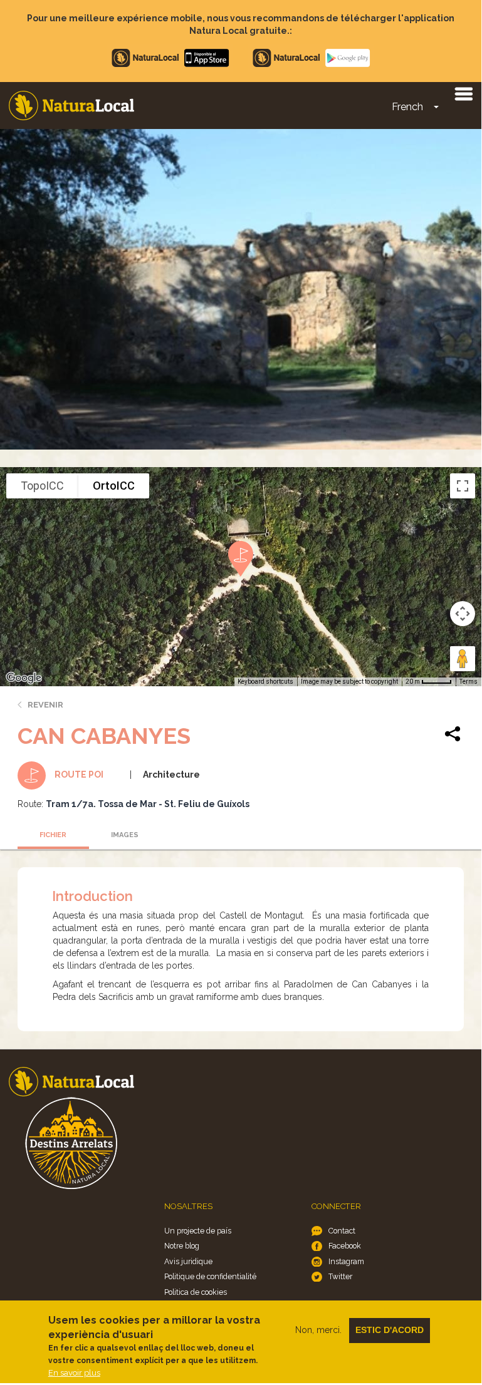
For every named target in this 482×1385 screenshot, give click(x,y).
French (407, 107)
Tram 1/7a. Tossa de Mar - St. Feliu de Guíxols (147, 804)
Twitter (340, 1276)
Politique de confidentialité (210, 1276)
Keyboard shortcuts (265, 681)
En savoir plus (74, 1372)
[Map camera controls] (462, 613)
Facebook (344, 1245)
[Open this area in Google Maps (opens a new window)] (24, 678)
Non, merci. (318, 1330)
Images (125, 835)
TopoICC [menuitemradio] (42, 485)
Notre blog (181, 1245)
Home (71, 105)
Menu (463, 93)
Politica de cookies (195, 1292)
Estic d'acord (389, 1330)
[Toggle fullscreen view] (462, 485)
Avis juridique (188, 1261)
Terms (468, 681)
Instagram (346, 1261)
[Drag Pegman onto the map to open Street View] (462, 658)
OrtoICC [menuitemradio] (114, 485)
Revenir (45, 704)
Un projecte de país (197, 1230)
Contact (341, 1230)
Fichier (52, 835)
